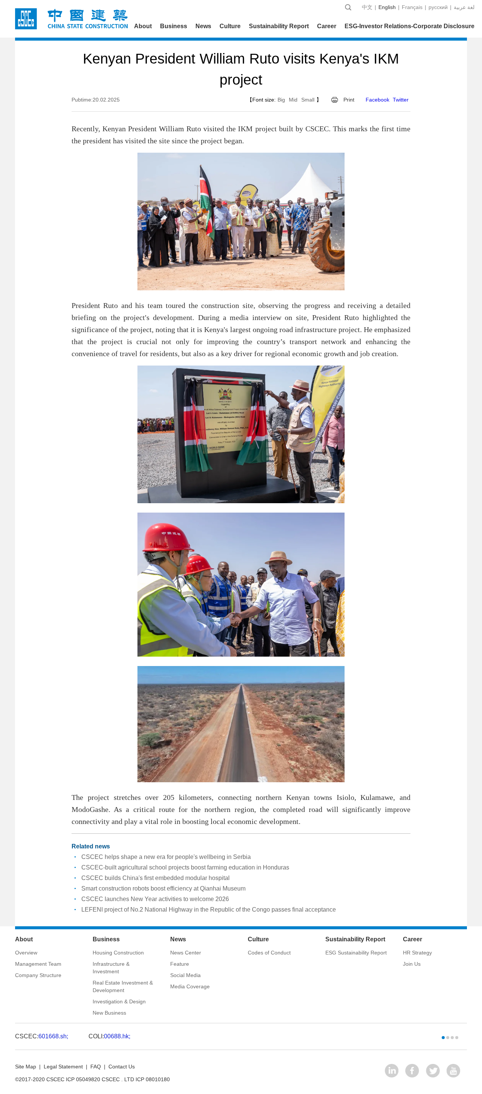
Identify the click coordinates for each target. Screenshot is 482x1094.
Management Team (38, 964)
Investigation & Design (119, 1001)
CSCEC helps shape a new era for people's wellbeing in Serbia (166, 857)
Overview (26, 953)
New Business (109, 1013)
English (387, 7)
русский (438, 7)
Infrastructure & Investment (111, 967)
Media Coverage (190, 986)
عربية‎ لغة (464, 7)
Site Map (25, 1067)
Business (173, 26)
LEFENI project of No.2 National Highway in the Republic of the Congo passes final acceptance (208, 909)
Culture (230, 26)
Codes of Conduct (269, 953)
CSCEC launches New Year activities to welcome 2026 (155, 899)
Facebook (377, 100)
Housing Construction (118, 953)
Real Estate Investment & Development (123, 986)
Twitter (401, 100)
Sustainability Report (279, 26)
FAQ (95, 1067)
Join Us (412, 964)
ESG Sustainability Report (356, 953)
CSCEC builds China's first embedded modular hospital (155, 878)
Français (412, 7)
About (143, 26)
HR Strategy (417, 953)
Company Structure (38, 975)
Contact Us (121, 1067)
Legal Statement (63, 1067)
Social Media (185, 975)
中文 (367, 7)
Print (348, 100)
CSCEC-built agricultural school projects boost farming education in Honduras (185, 867)
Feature (179, 964)
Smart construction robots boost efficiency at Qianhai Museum (163, 888)
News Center (185, 953)
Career (326, 26)
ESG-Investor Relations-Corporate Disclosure (409, 26)
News (203, 26)
